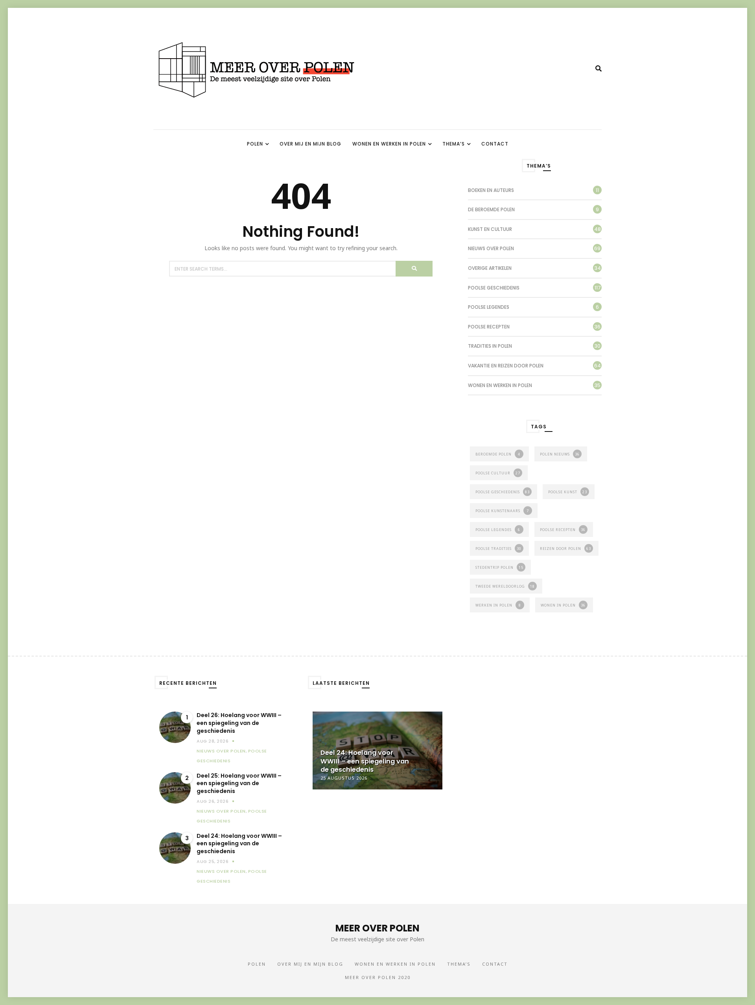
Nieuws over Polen (491, 248)
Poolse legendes (488, 307)
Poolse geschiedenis (493, 287)
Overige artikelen (490, 268)
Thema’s (453, 143)
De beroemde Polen (491, 209)
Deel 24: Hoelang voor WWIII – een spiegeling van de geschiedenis (239, 843)
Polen (255, 143)
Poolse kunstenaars (502, 510)
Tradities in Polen (490, 346)
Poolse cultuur (497, 473)
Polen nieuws (560, 454)
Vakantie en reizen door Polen (505, 365)
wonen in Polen (563, 605)
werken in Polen (498, 605)
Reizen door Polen (565, 548)
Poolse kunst (567, 491)
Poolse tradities (498, 548)
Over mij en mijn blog (310, 143)
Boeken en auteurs (491, 190)
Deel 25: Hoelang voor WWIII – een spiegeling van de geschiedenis (239, 783)
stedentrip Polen (499, 567)
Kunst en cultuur (490, 229)
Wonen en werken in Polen (389, 143)
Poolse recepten (489, 326)
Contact (494, 143)
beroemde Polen (497, 454)
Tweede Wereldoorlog (505, 586)
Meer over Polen (377, 928)
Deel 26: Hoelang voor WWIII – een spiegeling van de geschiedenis (239, 723)
